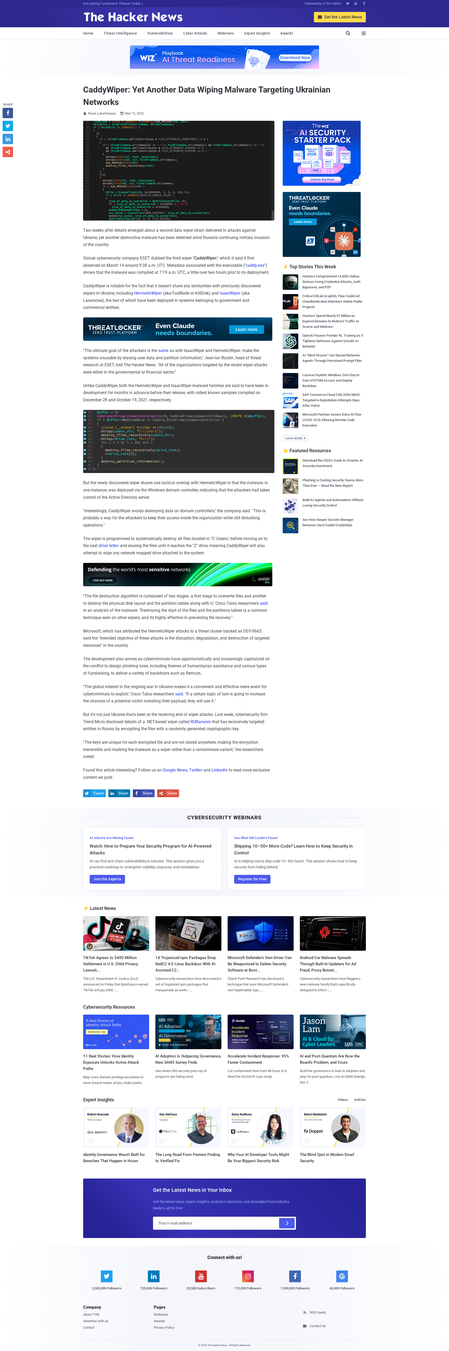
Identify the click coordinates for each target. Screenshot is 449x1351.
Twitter (195, 770)
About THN (91, 1314)
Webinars (225, 33)
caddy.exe (255, 265)
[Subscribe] (287, 1223)
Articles (360, 1100)
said (264, 603)
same (163, 350)
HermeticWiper (148, 293)
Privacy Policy (164, 1327)
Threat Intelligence (120, 33)
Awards (286, 33)
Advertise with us (95, 1321)
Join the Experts (107, 879)
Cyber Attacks (195, 33)
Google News (175, 770)
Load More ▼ (296, 438)
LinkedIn (220, 770)
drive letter (109, 545)
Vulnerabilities (160, 33)
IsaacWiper (230, 293)
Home (88, 33)
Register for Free (252, 879)
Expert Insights (257, 33)
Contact (89, 1327)
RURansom (200, 721)
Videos (343, 1100)
